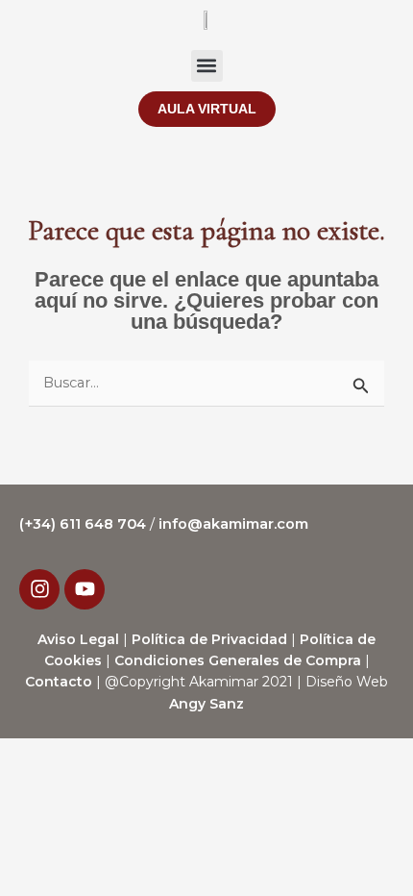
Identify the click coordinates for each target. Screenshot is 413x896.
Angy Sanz (206, 703)
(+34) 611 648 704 (84, 524)
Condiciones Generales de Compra (237, 660)
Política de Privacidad (209, 639)
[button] (207, 66)
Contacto (58, 681)
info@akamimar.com (233, 524)
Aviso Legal (78, 639)
